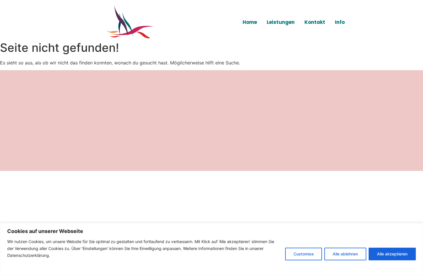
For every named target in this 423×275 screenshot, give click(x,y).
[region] (211, 249)
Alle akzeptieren (392, 253)
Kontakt (314, 22)
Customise (304, 253)
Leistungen (281, 22)
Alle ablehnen (345, 253)
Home (250, 22)
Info (340, 22)
